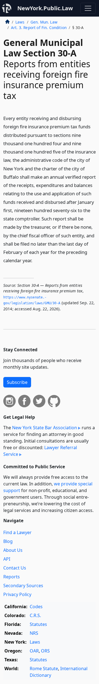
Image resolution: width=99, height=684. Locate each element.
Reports (11, 577)
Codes (36, 607)
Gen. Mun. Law (44, 22)
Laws (20, 22)
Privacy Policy (17, 594)
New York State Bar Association (44, 428)
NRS (34, 633)
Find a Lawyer (17, 532)
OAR (34, 651)
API (6, 559)
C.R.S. (35, 615)
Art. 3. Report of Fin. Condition (39, 27)
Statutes (38, 624)
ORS (45, 651)
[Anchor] (35, 260)
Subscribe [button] (17, 382)
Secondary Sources (23, 585)
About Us (13, 550)
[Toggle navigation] (88, 8)
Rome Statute (44, 668)
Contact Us (14, 568)
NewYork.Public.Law (45, 8)
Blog (8, 541)
